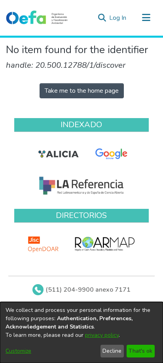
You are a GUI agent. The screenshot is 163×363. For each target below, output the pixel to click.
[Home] (37, 18)
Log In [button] (118, 17)
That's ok (140, 351)
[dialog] (81, 332)
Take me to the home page (82, 90)
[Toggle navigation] (146, 17)
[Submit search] (102, 18)
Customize (18, 351)
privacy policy (102, 335)
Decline (111, 351)
